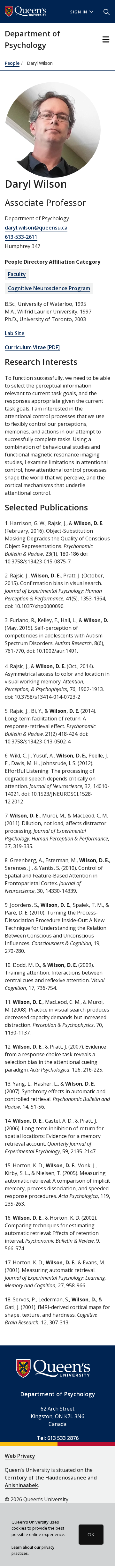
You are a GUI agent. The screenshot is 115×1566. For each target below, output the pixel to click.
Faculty (17, 274)
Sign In (79, 12)
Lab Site (15, 333)
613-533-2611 (21, 236)
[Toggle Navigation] (106, 39)
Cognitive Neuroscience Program (49, 288)
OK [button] (91, 1534)
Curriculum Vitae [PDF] (32, 347)
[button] (106, 11)
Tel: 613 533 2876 (58, 1438)
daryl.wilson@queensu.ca (36, 227)
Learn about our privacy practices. (33, 1550)
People (12, 63)
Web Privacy (20, 1455)
